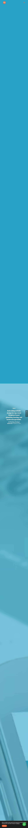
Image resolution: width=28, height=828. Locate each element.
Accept (4, 825)
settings (18, 823)
